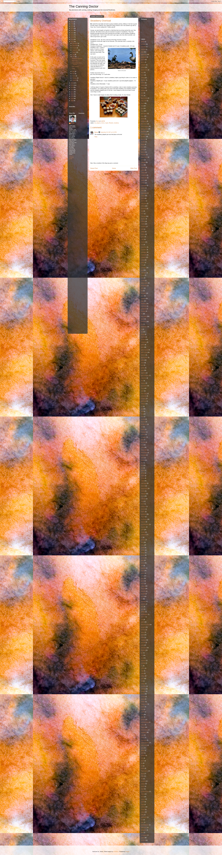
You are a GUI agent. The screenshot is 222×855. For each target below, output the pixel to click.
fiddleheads (144, 326)
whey (142, 822)
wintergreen (144, 835)
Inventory (143, 398)
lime (142, 465)
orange (142, 547)
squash (143, 727)
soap (142, 709)
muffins (143, 511)
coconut (143, 234)
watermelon (144, 817)
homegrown (144, 385)
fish (142, 331)
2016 (72, 83)
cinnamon (143, 226)
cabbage (143, 162)
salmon (143, 676)
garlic (142, 347)
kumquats (143, 437)
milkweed (143, 498)
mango (142, 478)
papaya (143, 552)
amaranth (143, 46)
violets (142, 812)
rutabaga (143, 663)
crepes (142, 262)
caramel (143, 172)
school (142, 694)
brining (142, 149)
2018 (72, 39)
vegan (142, 804)
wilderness (143, 830)
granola (143, 367)
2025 (72, 24)
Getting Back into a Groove (77, 63)
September (75, 50)
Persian (143, 588)
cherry (142, 198)
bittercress (143, 121)
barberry (143, 85)
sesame (143, 696)
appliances (143, 57)
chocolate (143, 216)
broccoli (143, 152)
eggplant (143, 298)
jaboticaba (143, 401)
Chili (142, 211)
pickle (142, 596)
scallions (143, 691)
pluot (142, 609)
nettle (142, 529)
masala (143, 491)
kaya (142, 416)
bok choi (143, 139)
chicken (143, 206)
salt (142, 681)
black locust (144, 123)
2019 (72, 37)
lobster (142, 470)
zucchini (143, 840)
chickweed (143, 208)
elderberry (143, 303)
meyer (142, 496)
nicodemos (116, 851)
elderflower (143, 306)
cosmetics (143, 249)
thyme (142, 773)
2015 (72, 85)
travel (142, 789)
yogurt (142, 837)
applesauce (144, 54)
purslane (143, 629)
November (75, 45)
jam (142, 406)
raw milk (143, 642)
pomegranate (144, 614)
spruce (142, 724)
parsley (143, 555)
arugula (143, 67)
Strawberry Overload (77, 58)
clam (142, 229)
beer (142, 108)
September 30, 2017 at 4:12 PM (109, 132)
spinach (143, 719)
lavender (143, 442)
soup (142, 714)
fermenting (143, 321)
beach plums (144, 98)
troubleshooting (145, 791)
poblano (143, 611)
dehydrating (144, 285)
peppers (143, 586)
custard (143, 280)
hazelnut (143, 383)
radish (142, 634)
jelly (142, 408)
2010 (72, 96)
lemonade (143, 455)
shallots (143, 701)
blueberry (143, 136)
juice (142, 411)
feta (142, 324)
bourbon (143, 141)
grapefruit (143, 373)
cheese (143, 195)
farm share (143, 316)
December (75, 43)
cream (142, 260)
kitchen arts (144, 424)
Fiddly (73, 68)
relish (142, 645)
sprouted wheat (145, 722)
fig (141, 329)
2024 (72, 26)
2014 (72, 87)
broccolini (143, 154)
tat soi (142, 760)
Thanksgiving (144, 771)
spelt (142, 717)
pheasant (143, 591)
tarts (142, 758)
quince (142, 632)
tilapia (142, 776)
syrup (142, 748)
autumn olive (144, 70)
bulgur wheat (144, 157)
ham (142, 380)
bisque (142, 118)
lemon (102, 123)
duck (142, 296)
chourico (143, 218)
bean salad (144, 100)
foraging (143, 339)
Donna (96, 132)
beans (142, 103)
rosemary (143, 660)
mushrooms (144, 519)
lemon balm (144, 450)
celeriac (143, 188)
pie (142, 599)
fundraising (144, 342)
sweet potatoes (145, 742)
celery (142, 190)
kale (142, 414)
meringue (143, 493)
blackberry (143, 131)
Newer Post (94, 168)
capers (142, 170)
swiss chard (144, 745)
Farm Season (75, 66)
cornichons (144, 247)
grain (142, 365)
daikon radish (144, 283)
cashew (143, 183)
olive (142, 542)
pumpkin (143, 627)
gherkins (143, 355)
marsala (143, 486)
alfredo (142, 41)
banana (143, 82)
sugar (142, 735)
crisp (142, 265)
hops (142, 391)
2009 (72, 98)
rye (142, 665)
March (74, 76)
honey (142, 388)
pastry (142, 563)
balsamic (143, 80)
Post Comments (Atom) (117, 174)
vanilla (142, 801)
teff (142, 765)
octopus (143, 539)
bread (142, 147)
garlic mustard (144, 349)
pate (142, 565)
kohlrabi (143, 434)
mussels (143, 521)
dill (141, 290)
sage (142, 670)
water (142, 814)
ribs (142, 653)
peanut (142, 573)
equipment (143, 308)
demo (142, 288)
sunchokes (144, 740)
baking (142, 77)
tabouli (142, 750)
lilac (142, 462)
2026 (72, 21)
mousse (143, 509)
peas (142, 578)
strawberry (116, 123)
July (73, 54)
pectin (142, 583)
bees (142, 111)
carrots (143, 180)
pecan (142, 581)
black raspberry (145, 126)
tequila (142, 768)
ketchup (143, 419)
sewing (143, 699)
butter (142, 159)
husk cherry (144, 393)
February (74, 78)
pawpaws (143, 568)
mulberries (143, 514)
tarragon (143, 755)
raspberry (143, 640)
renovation (143, 647)
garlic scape (144, 352)
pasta (142, 560)
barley (142, 88)
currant (143, 275)
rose (142, 658)
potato (142, 622)
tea (142, 763)
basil (142, 93)
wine (142, 832)
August (74, 52)
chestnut (143, 200)
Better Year (75, 60)
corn (142, 244)
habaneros (143, 378)
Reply (96, 136)
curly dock (143, 272)
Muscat (143, 516)
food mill (143, 337)
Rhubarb (111, 123)
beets (142, 116)
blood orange (144, 134)
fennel (142, 319)
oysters (143, 550)
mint (142, 501)
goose (142, 362)
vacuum (143, 799)
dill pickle (143, 293)
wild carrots (144, 827)
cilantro (143, 224)
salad (142, 673)
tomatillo (143, 781)
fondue (142, 334)
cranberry (143, 257)
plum (142, 606)
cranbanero (144, 254)
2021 (72, 32)
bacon (142, 75)
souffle (142, 712)
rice (142, 655)
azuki (142, 72)
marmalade (144, 483)
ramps (142, 637)
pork (142, 619)
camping (143, 167)
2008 (72, 100)
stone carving (144, 729)
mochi (142, 504)
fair (95, 123)
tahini (142, 753)
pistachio (143, 604)
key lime (143, 421)
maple (106, 123)
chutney (143, 221)
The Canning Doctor (83, 6)
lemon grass (144, 452)
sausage (143, 688)
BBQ (142, 95)
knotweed (143, 432)
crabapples (144, 252)
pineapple (143, 601)
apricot (142, 59)
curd (142, 270)
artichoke (143, 64)
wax (142, 819)
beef (142, 105)
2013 (72, 89)
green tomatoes (145, 375)
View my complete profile (71, 157)
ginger (142, 360)
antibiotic (143, 49)
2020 (72, 35)
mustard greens (145, 524)
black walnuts (144, 129)
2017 (72, 41)
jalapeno (99, 123)
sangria (143, 683)
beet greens (144, 113)
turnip (142, 796)
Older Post (133, 168)
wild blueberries (145, 824)
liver (142, 468)
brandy (142, 144)
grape (142, 370)
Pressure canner (145, 624)
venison (143, 807)
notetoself (143, 534)
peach (142, 570)
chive (142, 213)
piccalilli (143, 593)
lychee (142, 473)
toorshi (142, 786)
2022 (72, 30)
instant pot (143, 396)
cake (142, 165)
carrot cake (144, 177)
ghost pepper (144, 357)
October (74, 48)
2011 (72, 94)
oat (142, 537)
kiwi (142, 426)
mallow (143, 475)
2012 (72, 92)
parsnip (143, 557)
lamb (142, 439)
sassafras (143, 686)
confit (142, 239)
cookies (143, 242)
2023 (72, 28)
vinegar (143, 809)
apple (142, 52)
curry (142, 278)
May (73, 71)
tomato (143, 783)
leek (142, 445)
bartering (143, 90)
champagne (144, 193)
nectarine (143, 527)
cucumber (143, 267)
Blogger (127, 851)
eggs (142, 301)
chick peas (144, 203)
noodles (143, 532)
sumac (142, 737)
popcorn (143, 616)
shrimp (142, 706)
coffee (142, 236)
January (74, 80)
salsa (142, 678)
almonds (143, 44)
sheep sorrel (144, 704)
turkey (142, 794)
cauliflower (143, 185)
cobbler (143, 231)
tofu (142, 778)
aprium (142, 62)
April (73, 73)
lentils (142, 457)
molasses (143, 506)
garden (142, 344)
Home (114, 168)
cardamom (143, 175)
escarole (143, 311)
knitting (143, 429)
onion (142, 545)
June (73, 56)
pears (142, 575)
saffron (143, 668)
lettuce (142, 460)
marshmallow (144, 488)
